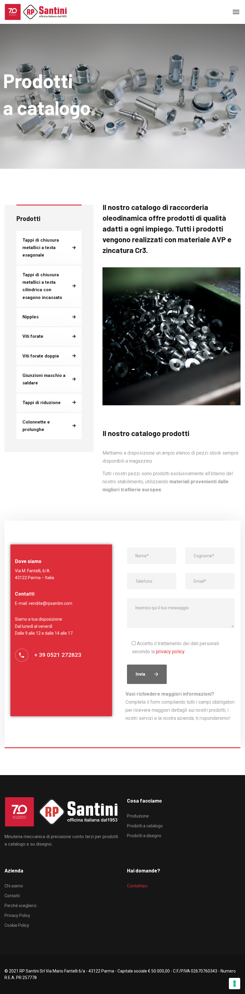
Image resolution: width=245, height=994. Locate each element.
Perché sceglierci (20, 905)
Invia (140, 674)
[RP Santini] (35, 12)
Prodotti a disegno (144, 835)
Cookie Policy (16, 925)
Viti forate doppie (40, 356)
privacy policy (170, 651)
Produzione (138, 816)
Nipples (30, 317)
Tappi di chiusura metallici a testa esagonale (40, 247)
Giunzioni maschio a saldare (43, 379)
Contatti (12, 895)
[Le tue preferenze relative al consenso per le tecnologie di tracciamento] (234, 983)
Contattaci (137, 886)
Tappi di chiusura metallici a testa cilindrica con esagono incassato (42, 286)
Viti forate (32, 336)
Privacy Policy (17, 915)
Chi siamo (13, 885)
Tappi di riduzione (41, 402)
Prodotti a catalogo (145, 825)
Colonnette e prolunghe (36, 425)
